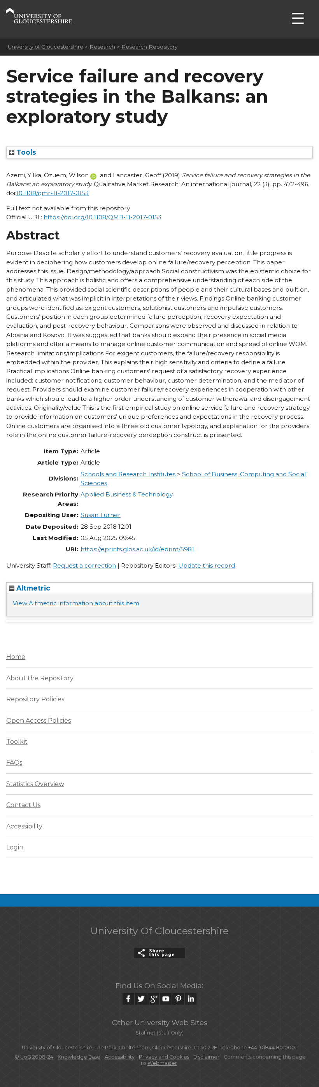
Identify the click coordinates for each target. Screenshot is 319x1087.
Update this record (206, 565)
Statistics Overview (35, 784)
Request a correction (84, 565)
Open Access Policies (38, 720)
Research (102, 47)
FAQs (14, 762)
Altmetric (32, 588)
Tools (25, 152)
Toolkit (17, 741)
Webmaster (162, 1063)
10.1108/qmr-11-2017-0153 (52, 193)
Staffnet (146, 1033)
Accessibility (24, 826)
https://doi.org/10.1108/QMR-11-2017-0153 (102, 217)
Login (14, 847)
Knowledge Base (79, 1057)
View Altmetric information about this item (76, 603)
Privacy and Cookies (164, 1057)
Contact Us (23, 805)
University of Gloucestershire (45, 47)
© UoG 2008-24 (34, 1057)
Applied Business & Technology (127, 494)
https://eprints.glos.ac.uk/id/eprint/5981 (137, 549)
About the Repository (40, 678)
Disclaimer (206, 1057)
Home (15, 657)
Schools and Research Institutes (128, 474)
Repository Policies (35, 699)
